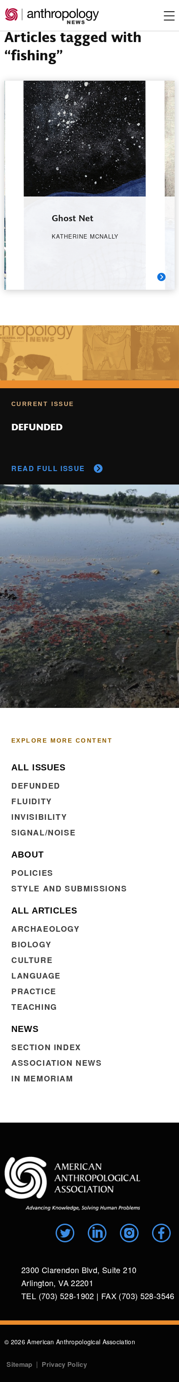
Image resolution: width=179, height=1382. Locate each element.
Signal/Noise (43, 832)
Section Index (46, 1047)
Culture (32, 960)
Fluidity (31, 801)
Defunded (35, 785)
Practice (33, 991)
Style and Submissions (69, 888)
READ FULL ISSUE (48, 468)
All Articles (44, 910)
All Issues (38, 767)
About (27, 854)
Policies (32, 872)
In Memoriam (42, 1078)
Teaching (34, 1006)
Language (36, 975)
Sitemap (19, 1364)
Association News (56, 1062)
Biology (31, 944)
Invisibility (39, 816)
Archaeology (45, 928)
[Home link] (72, 1183)
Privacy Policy (64, 1364)
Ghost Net (72, 217)
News (25, 1029)
